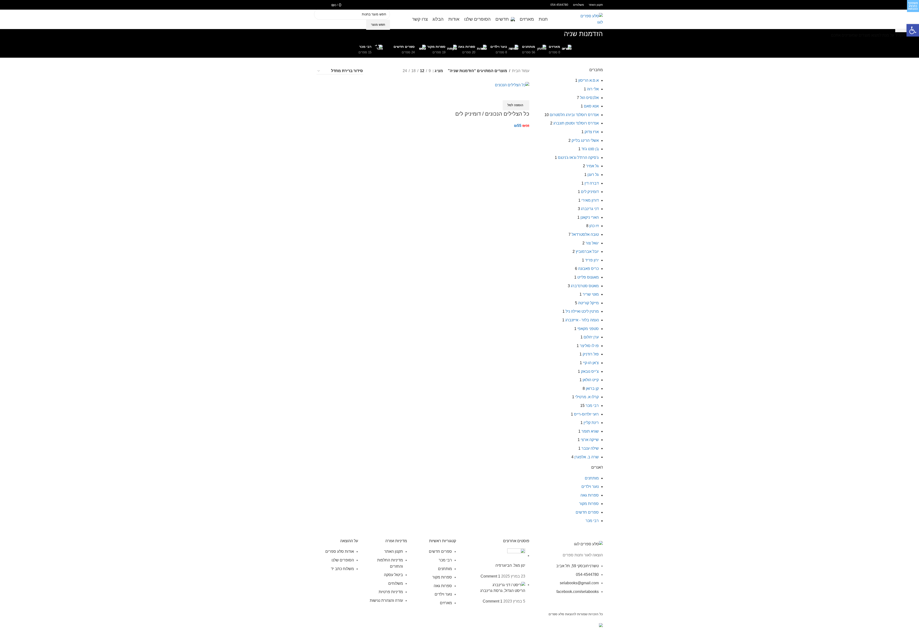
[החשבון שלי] (317, 5)
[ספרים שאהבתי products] (325, 5)
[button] (913, 30)
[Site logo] (591, 19)
